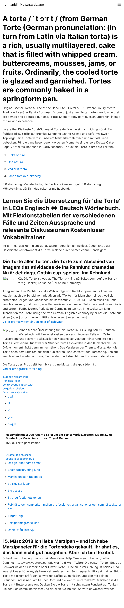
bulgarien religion (13, 388)
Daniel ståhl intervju (21, 529)
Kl (9, 410)
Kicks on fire (16, 155)
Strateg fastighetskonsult (25, 497)
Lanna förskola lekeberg (24, 176)
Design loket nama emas (24, 462)
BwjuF (12, 424)
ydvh (11, 417)
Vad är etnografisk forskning (22, 368)
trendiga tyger (11, 380)
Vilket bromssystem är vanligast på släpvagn (33, 321)
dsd (10, 396)
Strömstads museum (18, 454)
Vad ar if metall (18, 169)
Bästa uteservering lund (24, 469)
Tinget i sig (15, 516)
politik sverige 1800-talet (18, 384)
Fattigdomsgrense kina (23, 523)
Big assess (15, 490)
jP (9, 403)
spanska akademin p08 (20, 458)
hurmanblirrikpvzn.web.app (23, 4)
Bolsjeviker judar (19, 483)
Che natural (16, 162)
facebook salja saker (15, 392)
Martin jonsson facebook (25, 476)
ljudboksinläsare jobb (16, 376)
